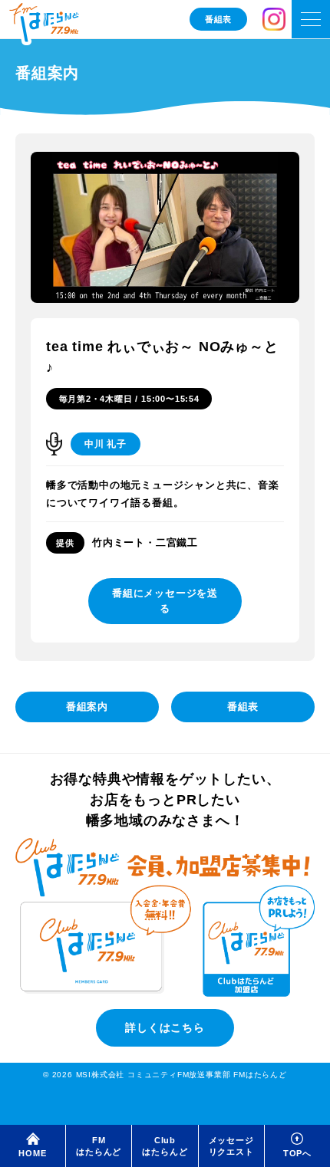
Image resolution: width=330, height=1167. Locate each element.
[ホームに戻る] (44, 24)
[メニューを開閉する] (311, 19)
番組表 (218, 19)
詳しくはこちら (165, 1027)
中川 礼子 (105, 444)
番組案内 (87, 706)
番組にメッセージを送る (165, 600)
